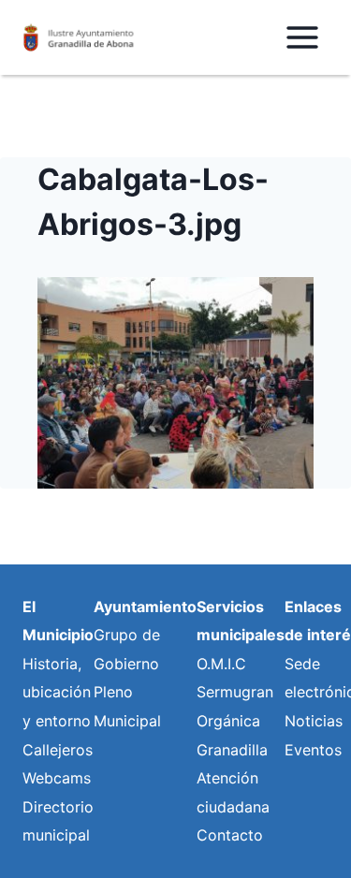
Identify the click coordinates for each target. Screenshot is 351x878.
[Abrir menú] (302, 37)
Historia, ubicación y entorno (56, 692)
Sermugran (235, 691)
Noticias (314, 720)
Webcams (56, 777)
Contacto (230, 835)
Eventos (313, 749)
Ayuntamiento (145, 606)
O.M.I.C (221, 663)
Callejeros (57, 749)
